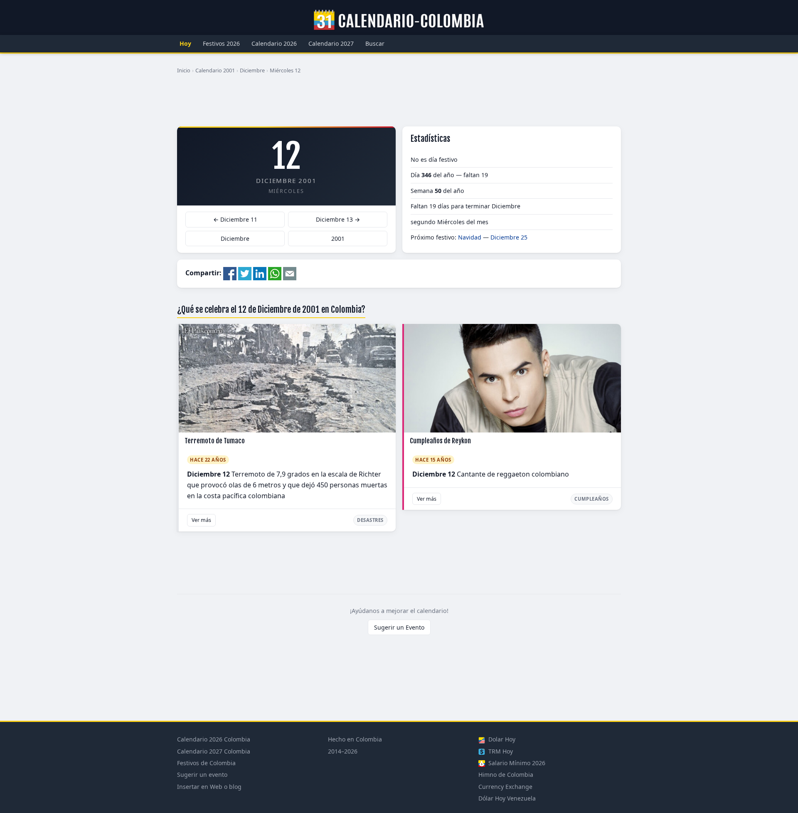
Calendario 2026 (274, 43)
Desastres (370, 520)
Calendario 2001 (215, 70)
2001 (338, 238)
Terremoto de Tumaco (215, 441)
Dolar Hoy (501, 739)
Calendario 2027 (331, 43)
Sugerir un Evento (399, 627)
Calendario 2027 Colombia (213, 751)
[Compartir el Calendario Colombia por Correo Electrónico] (289, 272)
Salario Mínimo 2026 (516, 763)
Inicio (183, 70)
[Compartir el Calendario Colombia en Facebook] (229, 272)
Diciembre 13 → (338, 219)
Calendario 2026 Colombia (213, 739)
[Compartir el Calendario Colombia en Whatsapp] (274, 272)
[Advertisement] (399, 103)
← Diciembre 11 (235, 219)
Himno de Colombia (505, 774)
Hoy (185, 43)
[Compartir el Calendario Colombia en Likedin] (259, 272)
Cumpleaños (591, 499)
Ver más (201, 520)
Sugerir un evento (202, 774)
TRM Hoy (500, 751)
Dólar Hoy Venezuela (507, 798)
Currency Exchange (505, 787)
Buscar (374, 43)
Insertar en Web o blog (209, 787)
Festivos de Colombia (206, 763)
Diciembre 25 (508, 237)
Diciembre (252, 70)
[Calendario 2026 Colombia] (399, 20)
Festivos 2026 (221, 43)
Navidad (469, 237)
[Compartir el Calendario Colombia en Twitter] (244, 272)
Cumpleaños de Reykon (440, 441)
